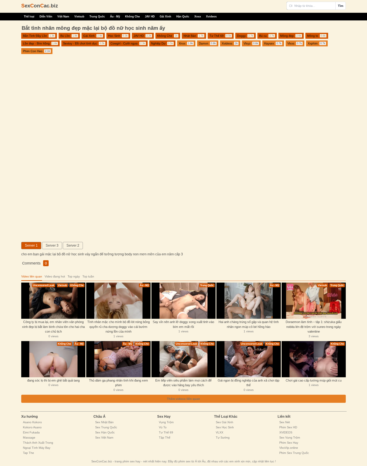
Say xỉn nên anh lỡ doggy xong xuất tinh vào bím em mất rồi (183, 324)
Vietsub (79, 16)
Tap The (28, 453)
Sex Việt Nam (104, 437)
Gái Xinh (165, 16)
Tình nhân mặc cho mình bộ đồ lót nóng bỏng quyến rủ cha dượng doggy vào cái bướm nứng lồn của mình (118, 326)
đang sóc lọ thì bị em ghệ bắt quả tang (53, 380)
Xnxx (197, 16)
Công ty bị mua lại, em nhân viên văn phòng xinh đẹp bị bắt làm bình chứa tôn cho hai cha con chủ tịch (53, 326)
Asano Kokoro (32, 422)
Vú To (163, 427)
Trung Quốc (97, 16)
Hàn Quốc (182, 16)
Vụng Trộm (166, 422)
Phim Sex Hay (288, 442)
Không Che (132, 16)
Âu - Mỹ (115, 16)
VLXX (219, 432)
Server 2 (72, 245)
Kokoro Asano (32, 427)
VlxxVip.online (288, 447)
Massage (29, 437)
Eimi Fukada (31, 432)
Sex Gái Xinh (224, 422)
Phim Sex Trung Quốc (294, 453)
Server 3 (52, 245)
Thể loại (29, 16)
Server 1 (31, 245)
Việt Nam (63, 16)
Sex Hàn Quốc (105, 432)
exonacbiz (39, 6)
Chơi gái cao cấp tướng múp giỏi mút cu (314, 380)
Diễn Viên (46, 16)
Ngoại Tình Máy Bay (36, 447)
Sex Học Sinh (225, 427)
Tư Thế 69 (166, 432)
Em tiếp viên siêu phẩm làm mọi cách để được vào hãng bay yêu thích (183, 383)
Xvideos (211, 16)
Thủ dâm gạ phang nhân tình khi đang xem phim (118, 383)
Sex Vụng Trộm (289, 437)
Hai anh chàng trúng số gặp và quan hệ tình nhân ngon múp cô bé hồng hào (249, 324)
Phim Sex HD (288, 427)
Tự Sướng (223, 437)
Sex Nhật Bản (104, 422)
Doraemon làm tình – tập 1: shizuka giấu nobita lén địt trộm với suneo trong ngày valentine (314, 326)
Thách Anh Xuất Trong (38, 442)
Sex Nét (284, 422)
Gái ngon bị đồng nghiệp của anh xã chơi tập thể (248, 383)
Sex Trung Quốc (106, 427)
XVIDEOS (285, 432)
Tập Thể (164, 437)
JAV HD (150, 16)
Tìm (340, 5)
